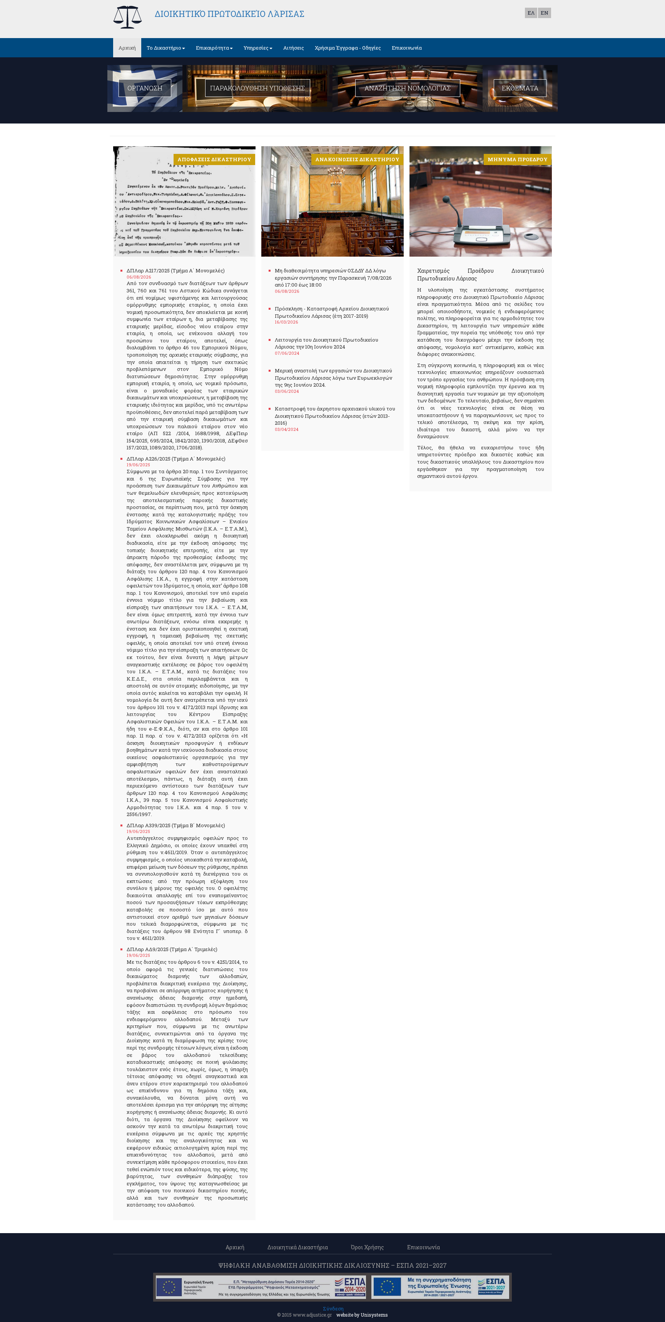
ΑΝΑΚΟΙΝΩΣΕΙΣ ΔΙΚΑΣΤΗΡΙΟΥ (357, 159)
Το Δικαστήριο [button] (164, 47)
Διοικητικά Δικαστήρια (297, 1247)
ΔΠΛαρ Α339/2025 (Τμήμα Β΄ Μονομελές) (176, 825)
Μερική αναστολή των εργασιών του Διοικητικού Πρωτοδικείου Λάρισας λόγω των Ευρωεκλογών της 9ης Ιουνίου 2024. (333, 377)
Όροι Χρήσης (367, 1247)
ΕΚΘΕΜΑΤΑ (520, 87)
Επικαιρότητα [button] (212, 47)
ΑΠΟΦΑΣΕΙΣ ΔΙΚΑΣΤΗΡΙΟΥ (214, 159)
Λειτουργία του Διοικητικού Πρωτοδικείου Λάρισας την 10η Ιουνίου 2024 (326, 343)
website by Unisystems (362, 1315)
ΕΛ (531, 12)
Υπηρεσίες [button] (256, 47)
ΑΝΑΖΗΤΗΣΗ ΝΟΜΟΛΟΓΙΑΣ (407, 87)
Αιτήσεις (293, 47)
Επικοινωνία (407, 47)
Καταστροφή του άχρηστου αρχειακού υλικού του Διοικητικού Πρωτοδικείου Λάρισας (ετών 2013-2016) (335, 415)
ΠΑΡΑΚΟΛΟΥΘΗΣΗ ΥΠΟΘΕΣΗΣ (257, 87)
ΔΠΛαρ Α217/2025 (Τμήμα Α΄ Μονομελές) (176, 270)
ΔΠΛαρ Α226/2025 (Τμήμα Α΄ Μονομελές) (176, 458)
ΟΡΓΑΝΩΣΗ (144, 87)
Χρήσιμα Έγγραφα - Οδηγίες (348, 47)
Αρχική (127, 47)
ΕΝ (544, 12)
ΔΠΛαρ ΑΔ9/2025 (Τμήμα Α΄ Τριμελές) (172, 949)
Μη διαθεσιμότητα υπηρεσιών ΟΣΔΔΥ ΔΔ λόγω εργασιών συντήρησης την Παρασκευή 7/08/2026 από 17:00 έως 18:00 (333, 277)
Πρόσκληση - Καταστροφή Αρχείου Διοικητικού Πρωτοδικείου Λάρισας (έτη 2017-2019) (332, 312)
